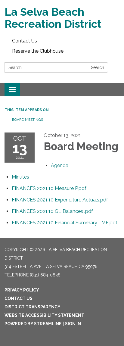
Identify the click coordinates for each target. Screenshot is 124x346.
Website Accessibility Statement (44, 315)
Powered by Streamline (33, 323)
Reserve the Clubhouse (38, 51)
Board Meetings (27, 119)
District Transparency (32, 306)
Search (97, 67)
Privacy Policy (22, 290)
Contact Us (24, 41)
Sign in (73, 323)
